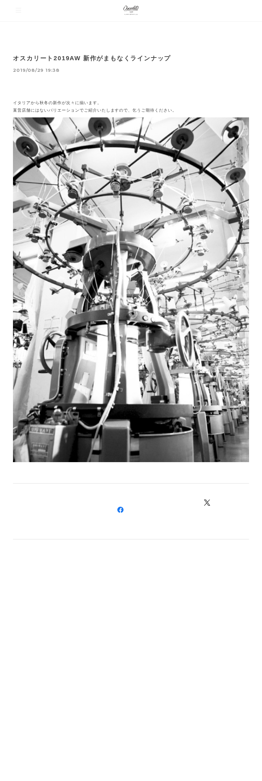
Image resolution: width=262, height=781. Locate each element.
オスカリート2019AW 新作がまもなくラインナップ (92, 58)
